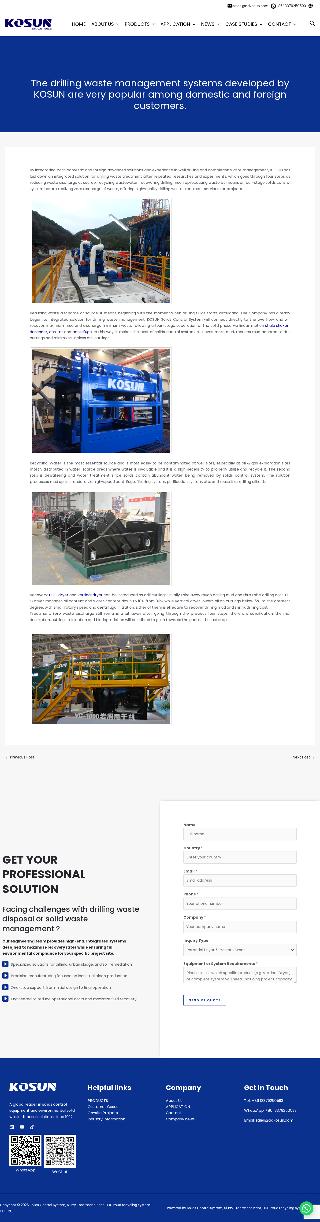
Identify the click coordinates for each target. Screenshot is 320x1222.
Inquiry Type (195, 940)
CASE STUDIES (241, 24)
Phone (190, 894)
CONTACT (279, 24)
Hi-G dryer (58, 595)
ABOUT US (102, 24)
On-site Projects (103, 1112)
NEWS (208, 24)
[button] (116, 24)
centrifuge (82, 332)
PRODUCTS (137, 24)
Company (194, 917)
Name (189, 825)
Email (190, 871)
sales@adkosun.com (250, 5)
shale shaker (277, 325)
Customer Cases (103, 1106)
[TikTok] (32, 1127)
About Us (174, 1100)
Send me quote (205, 1000)
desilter (56, 332)
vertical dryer (90, 595)
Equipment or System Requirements (220, 963)
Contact (173, 1112)
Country (193, 848)
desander (38, 332)
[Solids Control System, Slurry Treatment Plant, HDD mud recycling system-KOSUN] (28, 24)
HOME (79, 24)
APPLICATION (175, 24)
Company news (180, 1119)
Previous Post (19, 757)
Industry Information (106, 1119)
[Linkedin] (11, 1127)
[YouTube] (22, 1127)
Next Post (304, 757)
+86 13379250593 (291, 5)
